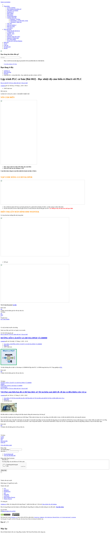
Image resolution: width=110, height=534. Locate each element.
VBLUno (9, 35)
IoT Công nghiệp (11, 39)
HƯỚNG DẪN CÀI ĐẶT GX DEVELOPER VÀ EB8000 (24, 338)
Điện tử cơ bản (11, 26)
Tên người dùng (5, 449)
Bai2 (2, 315)
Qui (5, 488)
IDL (61, 367)
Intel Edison (10, 15)
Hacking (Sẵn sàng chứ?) (13, 36)
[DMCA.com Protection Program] (5, 515)
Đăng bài (6, 42)
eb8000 (2, 384)
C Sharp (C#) (10, 32)
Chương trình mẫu (11, 17)
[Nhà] (1, 51)
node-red (3, 442)
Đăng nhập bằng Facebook (8, 458)
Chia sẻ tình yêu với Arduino (49, 504)
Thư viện (9, 23)
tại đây (15, 305)
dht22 (2, 438)
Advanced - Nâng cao (16, 22)
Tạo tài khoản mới (8, 454)
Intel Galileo (10, 13)
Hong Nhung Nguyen (9, 497)
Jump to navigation (5, 2)
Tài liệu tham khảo (12, 16)
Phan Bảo (6, 494)
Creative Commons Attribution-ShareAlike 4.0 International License (55, 517)
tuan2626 (6, 490)
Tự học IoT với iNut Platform (14, 41)
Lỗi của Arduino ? (11, 25)
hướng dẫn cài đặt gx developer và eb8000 (11, 385)
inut (2, 439)
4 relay (2, 436)
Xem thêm (23, 344)
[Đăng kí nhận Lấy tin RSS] (8, 511)
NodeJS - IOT (10, 33)
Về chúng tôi (7, 46)
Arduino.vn (4, 504)
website (39, 519)
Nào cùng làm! (7, 29)
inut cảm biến (4, 441)
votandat (3, 85)
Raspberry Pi (10, 12)
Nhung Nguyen (8, 498)
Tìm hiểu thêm (60, 507)
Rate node (3, 307)
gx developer (4, 387)
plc (1, 313)
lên (1, 309)
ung (5, 493)
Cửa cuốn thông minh (6, 445)
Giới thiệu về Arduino (12, 10)
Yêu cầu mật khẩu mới (9, 455)
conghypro (6, 496)
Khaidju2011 (7, 491)
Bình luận (6, 345)
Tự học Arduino (11, 7)
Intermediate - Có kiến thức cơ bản (19, 20)
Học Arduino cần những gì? (14, 9)
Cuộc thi (6, 45)
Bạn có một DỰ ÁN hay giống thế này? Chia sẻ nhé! (14, 83)
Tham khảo (7, 6)
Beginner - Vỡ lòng (15, 19)
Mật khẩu (3, 451)
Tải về (5, 44)
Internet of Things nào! (13, 38)
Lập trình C (10, 28)
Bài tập (5, 48)
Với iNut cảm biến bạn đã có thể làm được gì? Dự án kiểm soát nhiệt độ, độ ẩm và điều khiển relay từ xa (43, 392)
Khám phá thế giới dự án (13, 30)
